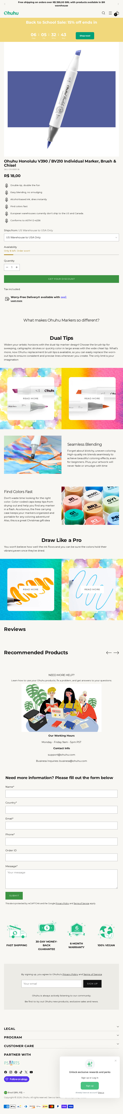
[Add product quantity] (17, 267)
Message (11, 866)
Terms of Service (81, 903)
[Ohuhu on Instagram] (11, 1073)
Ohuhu (26, 1097)
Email (9, 818)
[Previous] (4, 4)
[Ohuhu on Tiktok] (21, 1073)
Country (11, 802)
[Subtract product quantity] (7, 267)
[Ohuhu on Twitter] (26, 1073)
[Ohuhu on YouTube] (31, 1073)
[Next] (118, 4)
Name (9, 786)
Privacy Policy (62, 903)
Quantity (9, 260)
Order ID (11, 850)
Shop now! (85, 36)
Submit (14, 895)
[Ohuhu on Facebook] (6, 1073)
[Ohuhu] (11, 13)
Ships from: (28, 230)
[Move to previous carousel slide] (109, 653)
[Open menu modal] (110, 13)
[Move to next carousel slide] (116, 652)
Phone (10, 834)
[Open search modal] (103, 13)
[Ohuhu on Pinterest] (16, 1073)
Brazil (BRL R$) (15, 1092)
